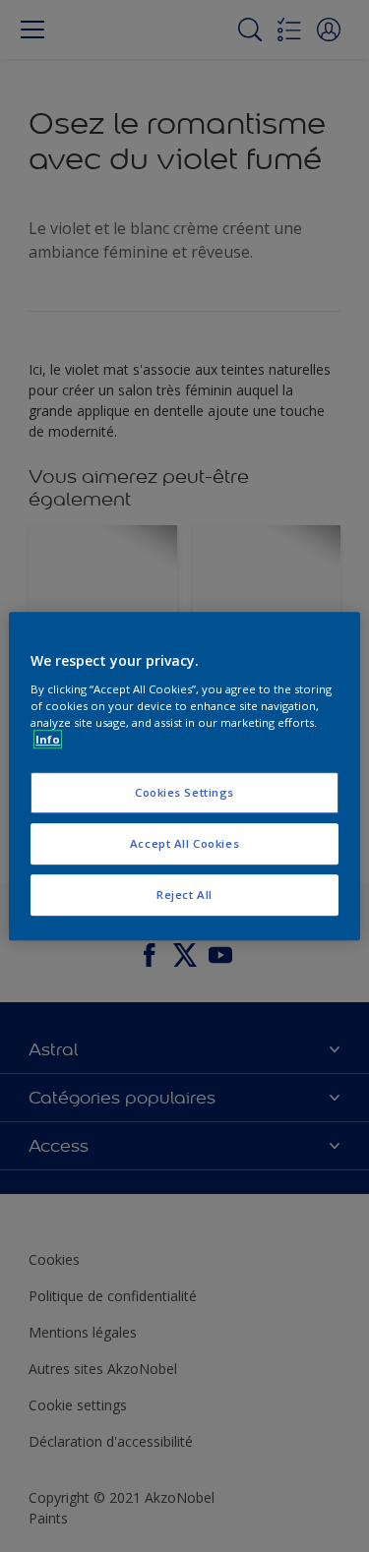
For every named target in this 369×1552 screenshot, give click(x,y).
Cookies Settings (184, 792)
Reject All (184, 894)
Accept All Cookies (184, 843)
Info (47, 739)
